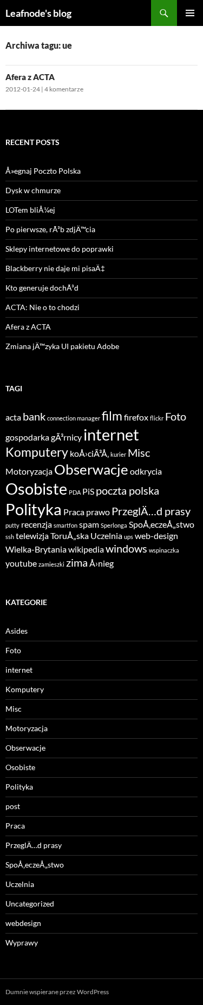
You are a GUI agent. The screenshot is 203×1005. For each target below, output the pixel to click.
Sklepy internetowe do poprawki (59, 248)
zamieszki (51, 564)
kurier (118, 454)
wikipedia (86, 549)
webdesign (23, 923)
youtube (21, 563)
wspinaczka (164, 550)
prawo (98, 512)
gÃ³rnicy (66, 437)
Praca (73, 512)
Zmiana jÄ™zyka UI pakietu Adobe (62, 346)
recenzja (36, 524)
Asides (16, 630)
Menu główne (190, 13)
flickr (156, 418)
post (12, 806)
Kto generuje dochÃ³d (41, 287)
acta (13, 417)
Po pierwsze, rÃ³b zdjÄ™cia (50, 229)
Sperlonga (114, 525)
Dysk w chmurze (33, 190)
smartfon (65, 525)
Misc (139, 452)
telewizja (32, 535)
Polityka (33, 509)
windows (126, 548)
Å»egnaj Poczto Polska (43, 170)
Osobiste (36, 488)
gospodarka (27, 437)
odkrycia (146, 471)
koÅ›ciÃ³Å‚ (89, 453)
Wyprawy (21, 942)
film (112, 415)
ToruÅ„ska (69, 535)
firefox (136, 417)
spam (89, 524)
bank (34, 416)
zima (77, 562)
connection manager (73, 418)
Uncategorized (29, 903)
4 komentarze (63, 89)
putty (12, 525)
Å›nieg (101, 563)
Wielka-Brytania (36, 549)
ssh (9, 536)
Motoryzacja (29, 471)
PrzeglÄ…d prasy (151, 510)
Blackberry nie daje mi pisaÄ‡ (55, 268)
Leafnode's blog (38, 13)
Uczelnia (106, 535)
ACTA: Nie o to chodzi (42, 307)
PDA (75, 492)
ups (128, 536)
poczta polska (127, 490)
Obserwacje (91, 469)
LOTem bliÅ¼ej (30, 209)
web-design (156, 535)
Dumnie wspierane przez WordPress (57, 992)
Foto (175, 416)
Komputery (36, 451)
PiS (88, 491)
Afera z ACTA (30, 77)
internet (111, 434)
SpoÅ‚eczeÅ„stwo (161, 524)
